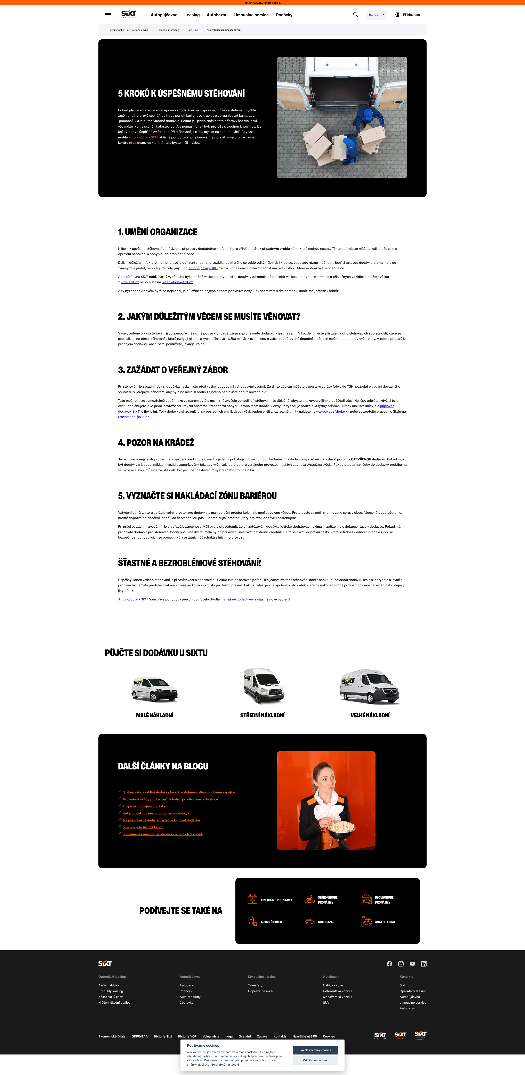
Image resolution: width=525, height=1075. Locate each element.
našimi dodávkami (240, 599)
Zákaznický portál (111, 996)
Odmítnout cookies (315, 1060)
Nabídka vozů (333, 985)
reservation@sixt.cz (177, 282)
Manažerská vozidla (337, 996)
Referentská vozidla (337, 991)
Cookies (329, 1036)
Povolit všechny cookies (315, 1050)
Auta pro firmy (190, 996)
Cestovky (186, 1002)
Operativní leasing (112, 976)
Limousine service (251, 15)
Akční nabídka (108, 985)
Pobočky (186, 991)
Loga (229, 1036)
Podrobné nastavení (225, 1064)
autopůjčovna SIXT (143, 137)
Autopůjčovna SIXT (133, 276)
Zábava (262, 1036)
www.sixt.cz (130, 282)
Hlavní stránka (116, 30)
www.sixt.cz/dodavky (332, 411)
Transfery (255, 985)
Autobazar (217, 15)
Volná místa (211, 1036)
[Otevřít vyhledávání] (355, 14)
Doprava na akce (260, 991)
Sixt (402, 985)
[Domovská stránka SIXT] (129, 17)
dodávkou (170, 248)
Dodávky (284, 15)
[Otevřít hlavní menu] (107, 14)
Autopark (186, 985)
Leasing (192, 15)
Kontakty (406, 976)
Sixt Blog (193, 30)
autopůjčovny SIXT (203, 268)
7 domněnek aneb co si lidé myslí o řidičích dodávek (163, 834)
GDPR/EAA (140, 1036)
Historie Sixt (163, 1036)
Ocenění (245, 1036)
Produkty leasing (110, 991)
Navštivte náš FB (305, 1036)
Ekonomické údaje (112, 1036)
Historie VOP (187, 1036)
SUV (326, 1002)
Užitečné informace (168, 30)
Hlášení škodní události (115, 1002)
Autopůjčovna (164, 15)
